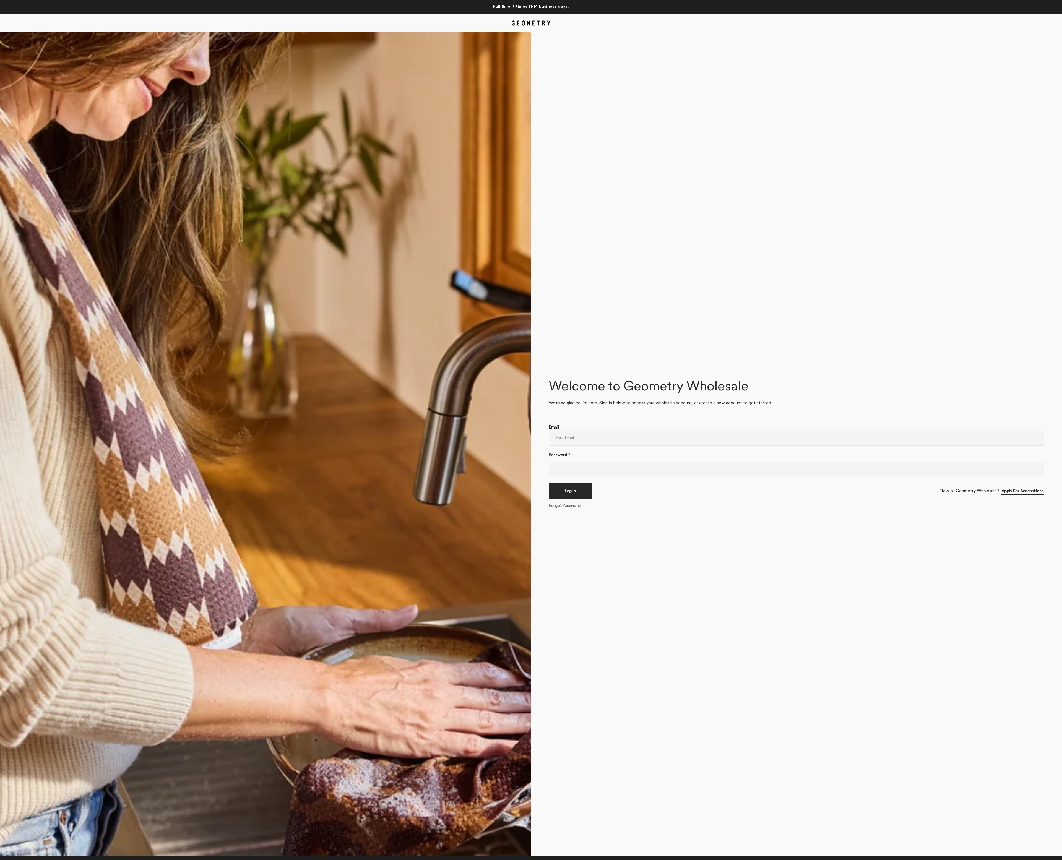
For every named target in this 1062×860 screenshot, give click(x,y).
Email (554, 427)
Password (558, 455)
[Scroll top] (1055, 853)
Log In (570, 490)
